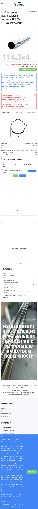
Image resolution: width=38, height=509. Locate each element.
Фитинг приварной (9, 275)
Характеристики (7, 112)
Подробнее (22, 175)
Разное (5, 297)
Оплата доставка (6, 413)
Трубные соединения (9, 278)
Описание (19, 112)
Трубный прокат (8, 285)
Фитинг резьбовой (9, 273)
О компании (4, 411)
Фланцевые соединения (10, 282)
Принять (31, 471)
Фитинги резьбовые (7, 433)
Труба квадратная (9, 290)
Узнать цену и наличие (27, 69)
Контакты (4, 416)
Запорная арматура (9, 280)
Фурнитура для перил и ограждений (14, 295)
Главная (3, 408)
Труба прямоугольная (10, 293)
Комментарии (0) (30, 112)
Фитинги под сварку (7, 430)
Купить (15, 175)
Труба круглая (8, 287)
